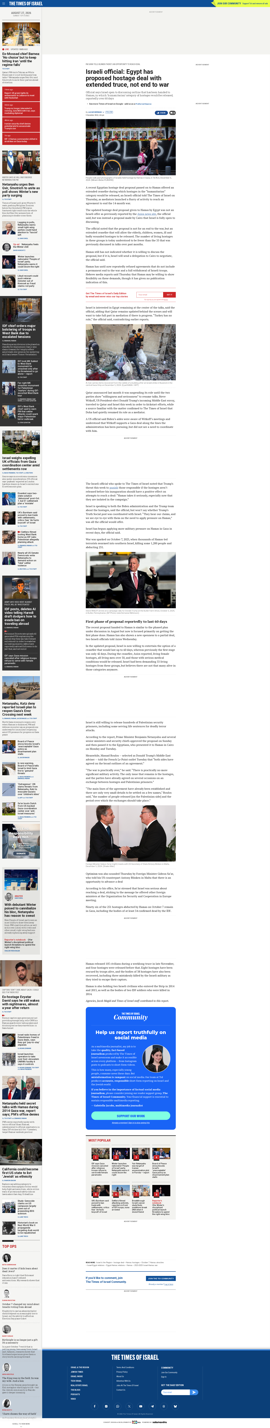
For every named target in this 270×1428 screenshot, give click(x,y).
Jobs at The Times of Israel (127, 1385)
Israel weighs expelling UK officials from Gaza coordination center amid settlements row (21, 463)
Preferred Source (143, 104)
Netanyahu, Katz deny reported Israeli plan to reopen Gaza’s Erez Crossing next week (19, 709)
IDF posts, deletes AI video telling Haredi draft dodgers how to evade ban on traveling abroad (20, 616)
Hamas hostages (133, 1262)
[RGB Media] (137, 1422)
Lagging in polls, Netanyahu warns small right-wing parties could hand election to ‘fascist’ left (28, 228)
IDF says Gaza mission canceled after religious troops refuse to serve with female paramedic (100, 1169)
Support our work (131, 1116)
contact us (120, 1390)
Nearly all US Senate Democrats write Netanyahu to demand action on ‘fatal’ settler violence (28, 559)
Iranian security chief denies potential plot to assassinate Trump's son (17, 126)
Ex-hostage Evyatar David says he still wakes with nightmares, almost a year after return (21, 1002)
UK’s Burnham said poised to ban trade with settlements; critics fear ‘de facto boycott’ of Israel (100, 1206)
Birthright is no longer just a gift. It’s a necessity (20, 1341)
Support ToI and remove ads (255, 3)
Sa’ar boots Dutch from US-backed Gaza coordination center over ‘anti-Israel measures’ (27, 808)
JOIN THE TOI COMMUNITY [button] (161, 1278)
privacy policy (122, 1372)
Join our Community (229, 3)
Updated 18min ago (19, 49)
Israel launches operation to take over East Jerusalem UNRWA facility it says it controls (28, 1059)
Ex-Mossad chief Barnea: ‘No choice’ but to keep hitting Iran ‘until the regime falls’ (21, 59)
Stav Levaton (31, 401)
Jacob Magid (22, 718)
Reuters (29, 473)
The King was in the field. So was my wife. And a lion (20, 1379)
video (73, 1399)
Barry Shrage (7, 1336)
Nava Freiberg (9, 473)
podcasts (75, 1394)
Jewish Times (77, 1372)
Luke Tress (24, 1217)
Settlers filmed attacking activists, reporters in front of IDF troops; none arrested (120, 1205)
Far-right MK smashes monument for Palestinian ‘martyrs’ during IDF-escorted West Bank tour (28, 389)
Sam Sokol (24, 238)
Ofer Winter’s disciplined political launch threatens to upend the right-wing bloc (161, 1208)
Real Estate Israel (79, 1385)
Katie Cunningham (9, 1265)
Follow (109, 112)
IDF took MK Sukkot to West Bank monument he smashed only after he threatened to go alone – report (28, 367)
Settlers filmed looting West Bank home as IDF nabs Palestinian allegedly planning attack (28, 537)
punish (114, 487)
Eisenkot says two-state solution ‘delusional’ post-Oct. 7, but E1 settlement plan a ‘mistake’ (29, 498)
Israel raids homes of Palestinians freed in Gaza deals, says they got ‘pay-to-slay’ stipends (29, 1039)
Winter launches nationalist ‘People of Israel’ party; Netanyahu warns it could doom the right (120, 1169)
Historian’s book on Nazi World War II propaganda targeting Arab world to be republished (28, 1227)
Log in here (168, 1284)
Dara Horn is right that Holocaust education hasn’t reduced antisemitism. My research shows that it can (20, 1279)
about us (120, 1376)
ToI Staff (6, 69)
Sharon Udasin (10, 1180)
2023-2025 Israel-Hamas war (146, 1265)
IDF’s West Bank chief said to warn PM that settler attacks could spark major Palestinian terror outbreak (28, 412)
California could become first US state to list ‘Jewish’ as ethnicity (20, 1172)
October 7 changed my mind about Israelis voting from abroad (20, 1305)
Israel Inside (77, 1376)
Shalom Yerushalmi (12, 951)
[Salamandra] (160, 1422)
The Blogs (75, 1390)
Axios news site (146, 214)
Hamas (129, 1265)
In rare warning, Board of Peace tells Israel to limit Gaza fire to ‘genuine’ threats (28, 768)
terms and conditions (125, 1367)
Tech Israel (76, 1381)
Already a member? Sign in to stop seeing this (131, 1122)
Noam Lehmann (25, 1048)
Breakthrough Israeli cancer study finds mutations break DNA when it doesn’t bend (139, 1206)
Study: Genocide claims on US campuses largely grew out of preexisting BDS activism (27, 1207)
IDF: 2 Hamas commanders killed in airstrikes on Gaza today (20, 140)
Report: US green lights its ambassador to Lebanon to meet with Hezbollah (19, 95)
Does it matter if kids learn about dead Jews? (20, 1270)
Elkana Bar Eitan (8, 1300)
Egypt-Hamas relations (115, 1265)
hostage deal (119, 1262)
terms (166, 299)
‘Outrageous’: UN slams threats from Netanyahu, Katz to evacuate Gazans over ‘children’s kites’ (28, 789)
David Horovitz (19, 250)
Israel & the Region (104, 1262)
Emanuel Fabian (10, 341)
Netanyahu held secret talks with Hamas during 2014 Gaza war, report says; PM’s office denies (20, 1109)
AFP (21, 798)
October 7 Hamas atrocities (152, 1262)
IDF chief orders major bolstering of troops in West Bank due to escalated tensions (19, 331)
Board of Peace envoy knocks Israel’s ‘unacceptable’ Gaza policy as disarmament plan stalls (160, 1170)
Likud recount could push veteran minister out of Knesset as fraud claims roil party (28, 281)
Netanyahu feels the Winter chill (26, 245)
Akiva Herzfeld (8, 1374)
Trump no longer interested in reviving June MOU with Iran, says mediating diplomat (19, 110)
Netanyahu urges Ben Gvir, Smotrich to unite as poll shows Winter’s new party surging (21, 190)
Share (163, 113)
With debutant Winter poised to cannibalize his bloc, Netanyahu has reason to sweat (20, 910)
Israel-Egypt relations (95, 1265)
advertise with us (123, 1381)
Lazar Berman (95, 112)
